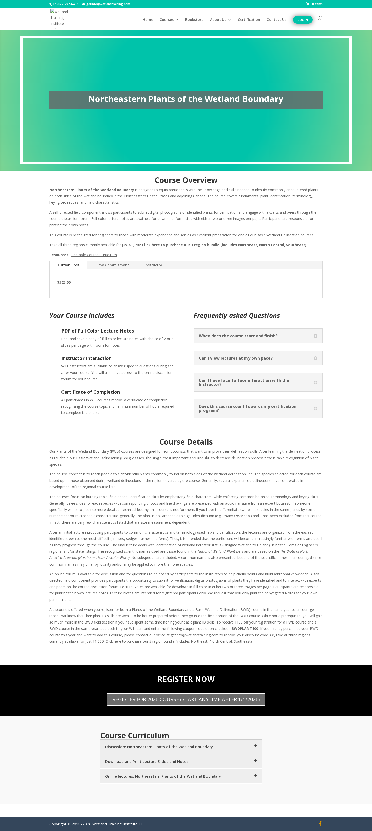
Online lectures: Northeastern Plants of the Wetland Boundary (163, 776)
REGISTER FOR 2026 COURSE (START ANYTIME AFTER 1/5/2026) (186, 699)
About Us (218, 20)
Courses (167, 20)
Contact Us (276, 20)
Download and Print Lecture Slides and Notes (147, 761)
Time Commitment (112, 265)
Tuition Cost (68, 265)
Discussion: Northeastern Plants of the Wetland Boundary (159, 746)
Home (148, 20)
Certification (249, 20)
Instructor (153, 265)
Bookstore (194, 20)
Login (303, 19)
